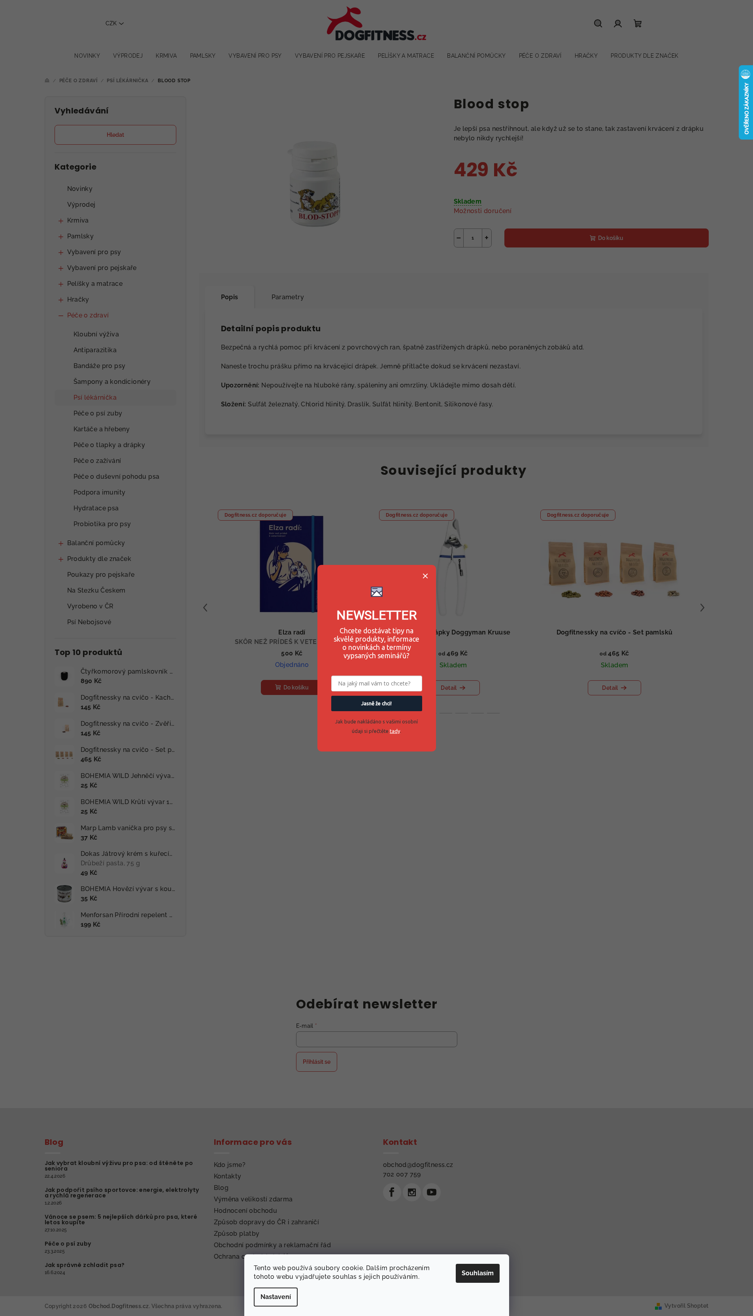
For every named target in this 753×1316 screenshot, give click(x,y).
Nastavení (275, 1297)
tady (395, 731)
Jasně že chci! (376, 703)
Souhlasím (478, 1273)
